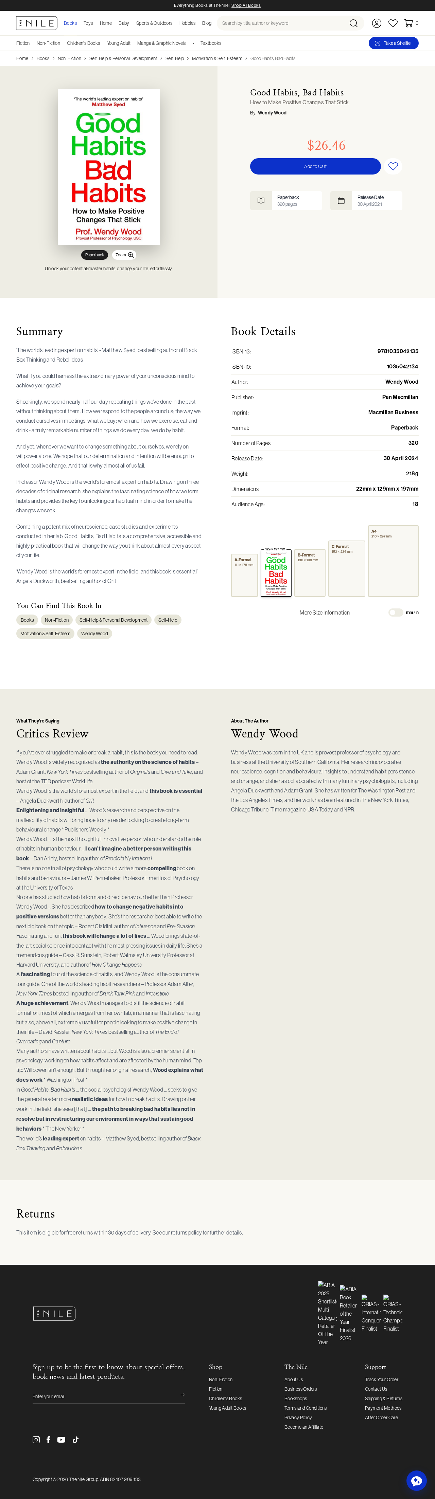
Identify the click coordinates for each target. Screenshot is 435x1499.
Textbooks (211, 43)
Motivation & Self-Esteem (217, 58)
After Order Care (381, 1417)
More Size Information (325, 612)
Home (22, 58)
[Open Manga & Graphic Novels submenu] (188, 43)
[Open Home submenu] (114, 23)
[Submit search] (356, 23)
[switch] (395, 612)
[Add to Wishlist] (393, 166)
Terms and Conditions (305, 1408)
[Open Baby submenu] (131, 23)
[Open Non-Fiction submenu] (62, 43)
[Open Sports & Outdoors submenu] (174, 23)
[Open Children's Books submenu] (102, 43)
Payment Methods (383, 1408)
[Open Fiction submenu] (32, 43)
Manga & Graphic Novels (161, 43)
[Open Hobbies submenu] (197, 23)
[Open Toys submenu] (95, 23)
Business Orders (300, 1389)
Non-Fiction (48, 43)
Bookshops (295, 1398)
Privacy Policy (298, 1417)
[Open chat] (416, 1480)
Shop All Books (246, 5)
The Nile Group (83, 1479)
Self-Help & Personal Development (123, 58)
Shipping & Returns (383, 1398)
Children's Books (83, 43)
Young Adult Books (227, 1408)
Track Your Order (381, 1379)
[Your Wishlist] (393, 23)
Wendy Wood (272, 113)
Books (43, 58)
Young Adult (118, 43)
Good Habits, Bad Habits (272, 58)
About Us (293, 1379)
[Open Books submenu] (79, 23)
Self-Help (175, 58)
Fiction (23, 43)
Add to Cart (315, 166)
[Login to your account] (377, 23)
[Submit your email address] (178, 1396)
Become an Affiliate (304, 1427)
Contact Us (376, 1389)
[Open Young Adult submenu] (133, 43)
